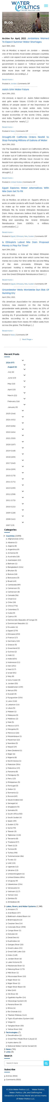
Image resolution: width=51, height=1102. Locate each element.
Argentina (12, 550)
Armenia (11, 553)
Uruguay (11, 881)
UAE (10, 863)
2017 (10, 463)
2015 (10, 476)
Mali (9, 722)
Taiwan (11, 831)
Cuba (10, 613)
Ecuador (11, 627)
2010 (10, 507)
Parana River (13, 1004)
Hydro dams (13, 1043)
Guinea (11, 652)
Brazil (10, 581)
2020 (10, 445)
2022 (10, 432)
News (12, 131)
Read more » (7, 80)
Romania (12, 793)
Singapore (12, 807)
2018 (10, 457)
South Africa (13, 814)
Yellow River (13, 1029)
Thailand (11, 842)
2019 (10, 451)
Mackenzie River (15, 966)
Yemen (11, 895)
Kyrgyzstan (13, 698)
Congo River (13, 931)
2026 (10, 363)
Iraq (9, 669)
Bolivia (10, 574)
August (12, 367)
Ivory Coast (13, 680)
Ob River (11, 994)
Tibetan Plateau (15, 1015)
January (13, 407)
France (11, 638)
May (11, 384)
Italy (9, 676)
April (12, 390)
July (11, 372)
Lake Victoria (13, 962)
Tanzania (11, 839)
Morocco (11, 733)
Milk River (12, 973)
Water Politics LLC (21, 1090)
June (12, 378)
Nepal (10, 747)
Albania (11, 543)
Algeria (11, 546)
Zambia (11, 898)
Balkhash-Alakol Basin (18, 916)
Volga (10, 1022)
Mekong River (14, 969)
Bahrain (11, 564)
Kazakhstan (13, 687)
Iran (9, 666)
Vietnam (11, 891)
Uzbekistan (12, 884)
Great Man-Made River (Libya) (21, 1039)
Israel (10, 673)
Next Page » (27, 339)
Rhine (10, 1008)
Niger (10, 754)
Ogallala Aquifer (15, 997)
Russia (11, 796)
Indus (10, 955)
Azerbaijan (12, 560)
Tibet (10, 846)
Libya (10, 708)
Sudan (31, 236)
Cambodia (12, 585)
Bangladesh (13, 567)
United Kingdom (15, 874)
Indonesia (12, 662)
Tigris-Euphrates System (19, 1019)
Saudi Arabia (13, 800)
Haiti (10, 655)
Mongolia (12, 729)
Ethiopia (20, 236)
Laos (10, 701)
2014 (10, 482)
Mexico (11, 726)
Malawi (11, 712)
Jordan (13, 84)
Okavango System (16, 1001)
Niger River (12, 980)
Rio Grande (13, 1012)
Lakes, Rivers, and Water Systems (21, 906)
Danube (11, 934)
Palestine (12, 768)
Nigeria (11, 757)
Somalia (11, 810)
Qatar (10, 789)
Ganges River (14, 945)
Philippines (12, 782)
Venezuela (12, 888)
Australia (12, 557)
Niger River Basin (15, 987)
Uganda (11, 867)
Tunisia (11, 849)
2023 (10, 426)
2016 (10, 469)
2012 (10, 494)
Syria (10, 828)
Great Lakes (13, 948)
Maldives (11, 719)
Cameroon (12, 588)
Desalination (13, 1035)
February (14, 401)
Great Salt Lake (14, 952)
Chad (10, 599)
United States (16, 182)
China (10, 606)
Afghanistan (13, 539)
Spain (10, 821)
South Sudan (13, 817)
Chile (10, 602)
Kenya (10, 690)
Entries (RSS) (11, 1076)
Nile (25, 236)
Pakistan (11, 764)
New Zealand (13, 750)
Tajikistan (12, 835)
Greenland (12, 648)
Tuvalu (10, 860)
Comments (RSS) (13, 1080)
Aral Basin (12, 913)
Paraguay (12, 775)
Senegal (11, 803)
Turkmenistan (14, 856)
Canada (11, 595)
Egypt (13, 236)
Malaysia (11, 715)
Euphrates (12, 941)
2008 (10, 519)
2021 (10, 438)
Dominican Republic (16, 623)
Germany (12, 641)
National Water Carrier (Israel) (21, 1046)
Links (8, 1052)
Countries (10, 536)
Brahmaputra (14, 920)
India (10, 659)
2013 (10, 488)
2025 (10, 414)
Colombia (12, 610)
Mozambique (13, 736)
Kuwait (11, 694)
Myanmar (12, 740)
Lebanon (12, 705)
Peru (10, 779)
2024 (10, 420)
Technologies (12, 1032)
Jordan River (13, 959)
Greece (11, 645)
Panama (11, 772)
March (12, 396)
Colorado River (14, 927)
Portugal (11, 786)
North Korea (13, 761)
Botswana (12, 578)
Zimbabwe (12, 902)
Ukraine (11, 870)
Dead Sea (12, 937)
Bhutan (11, 571)
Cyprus (11, 617)
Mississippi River (15, 976)
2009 (10, 513)
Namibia (11, 743)
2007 (10, 525)
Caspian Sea (13, 924)
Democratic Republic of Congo (21, 620)
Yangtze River (14, 1026)
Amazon (11, 909)
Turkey (11, 853)
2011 (10, 500)
